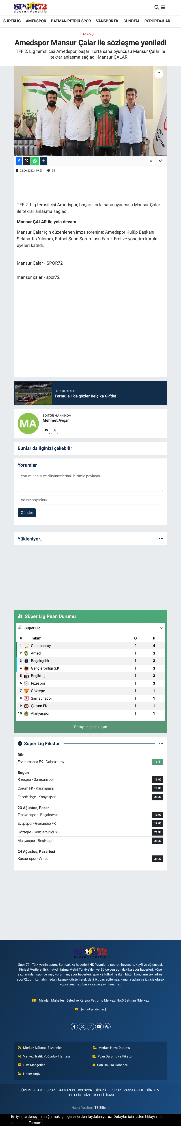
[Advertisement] (90, 576)
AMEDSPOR (36, 21)
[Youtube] (98, 1026)
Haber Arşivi (32, 1074)
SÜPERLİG (12, 21)
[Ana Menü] (163, 7)
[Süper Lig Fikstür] (161, 743)
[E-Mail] (46, 430)
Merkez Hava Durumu (114, 1048)
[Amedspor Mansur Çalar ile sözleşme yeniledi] (90, 111)
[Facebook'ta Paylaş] (19, 161)
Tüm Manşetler (34, 1065)
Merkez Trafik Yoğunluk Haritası (46, 1056)
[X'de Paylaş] (26, 161)
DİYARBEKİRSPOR (108, 1090)
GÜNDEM (131, 21)
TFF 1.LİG (74, 1095)
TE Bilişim (101, 1108)
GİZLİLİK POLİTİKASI (99, 1095)
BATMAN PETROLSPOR (71, 21)
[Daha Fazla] (43, 161)
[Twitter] (54, 430)
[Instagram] (90, 1026)
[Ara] (157, 7)
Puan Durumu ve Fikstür (115, 1056)
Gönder (27, 512)
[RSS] (107, 1026)
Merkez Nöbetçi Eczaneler (42, 1048)
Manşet (90, 34)
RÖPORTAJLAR (157, 21)
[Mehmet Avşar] (28, 423)
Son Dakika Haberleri (112, 1065)
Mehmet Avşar (56, 420)
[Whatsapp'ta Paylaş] (35, 161)
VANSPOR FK (107, 21)
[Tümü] (161, 538)
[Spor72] (30, 7)
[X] (82, 1026)
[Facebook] (74, 1026)
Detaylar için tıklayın (90, 727)
